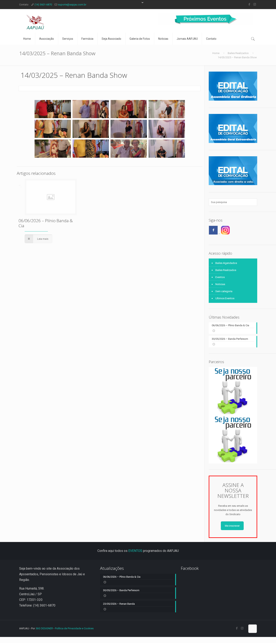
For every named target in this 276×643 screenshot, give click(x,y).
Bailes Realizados (238, 53)
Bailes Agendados (226, 263)
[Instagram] (255, 4)
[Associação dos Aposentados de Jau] (35, 21)
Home (215, 53)
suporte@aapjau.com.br (72, 4)
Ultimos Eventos (224, 298)
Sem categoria (223, 291)
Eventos (220, 277)
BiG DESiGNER (45, 628)
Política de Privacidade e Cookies (74, 628)
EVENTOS (135, 551)
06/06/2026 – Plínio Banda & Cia (46, 223)
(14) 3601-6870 (43, 4)
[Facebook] (249, 4)
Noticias (220, 284)
